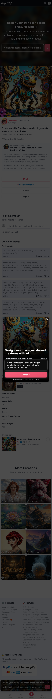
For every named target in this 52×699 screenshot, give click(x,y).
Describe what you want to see (18, 358)
